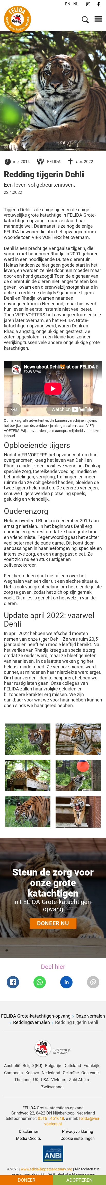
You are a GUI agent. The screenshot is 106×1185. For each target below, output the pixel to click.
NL (75, 4)
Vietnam (58, 1080)
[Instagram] (88, 4)
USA (45, 1080)
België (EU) (32, 1065)
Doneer (26, 1180)
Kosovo (32, 1073)
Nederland (51, 1073)
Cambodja (13, 1073)
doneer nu (53, 923)
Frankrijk (91, 1065)
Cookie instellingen (77, 1138)
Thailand (22, 1080)
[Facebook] (98, 4)
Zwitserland (52, 1087)
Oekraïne (71, 1073)
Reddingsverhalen (31, 1022)
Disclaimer (28, 1131)
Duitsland (72, 1065)
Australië (12, 1065)
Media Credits (28, 1138)
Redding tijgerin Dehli (76, 1022)
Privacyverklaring (77, 1131)
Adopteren (79, 1180)
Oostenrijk (90, 1073)
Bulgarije (53, 1065)
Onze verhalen (90, 1016)
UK (35, 1080)
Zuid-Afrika (79, 1080)
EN (67, 4)
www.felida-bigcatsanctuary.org (46, 1169)
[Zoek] (85, 20)
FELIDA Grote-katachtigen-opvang (35, 1016)
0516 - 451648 (50, 1118)
